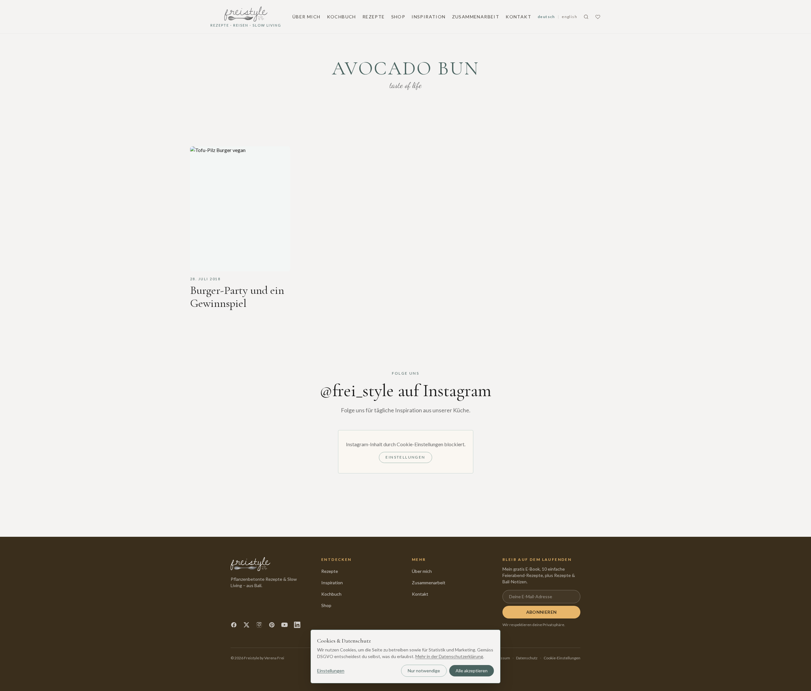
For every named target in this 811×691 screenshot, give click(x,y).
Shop (398, 16)
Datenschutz (527, 658)
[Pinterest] (272, 625)
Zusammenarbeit (476, 16)
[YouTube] (284, 625)
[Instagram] (259, 625)
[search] (586, 16)
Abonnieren (541, 612)
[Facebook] (234, 625)
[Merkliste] (598, 17)
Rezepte (373, 16)
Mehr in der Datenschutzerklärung (449, 656)
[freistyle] (250, 564)
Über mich (306, 16)
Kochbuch (341, 16)
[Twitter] (246, 625)
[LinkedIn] (297, 625)
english (569, 16)
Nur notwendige (424, 670)
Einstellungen (405, 457)
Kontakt (518, 16)
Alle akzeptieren (472, 670)
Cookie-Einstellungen (562, 658)
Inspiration (428, 16)
